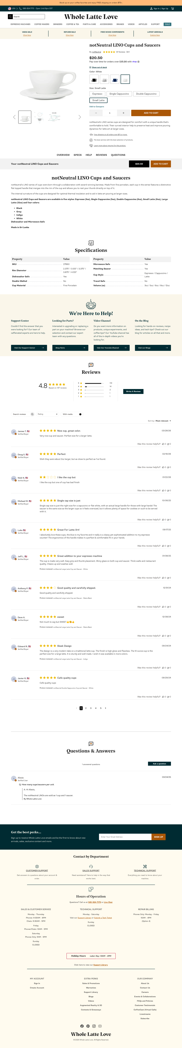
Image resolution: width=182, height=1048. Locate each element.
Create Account (37, 988)
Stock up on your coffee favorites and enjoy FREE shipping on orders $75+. (91, 3)
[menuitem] (37, 983)
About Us (145, 983)
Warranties (91, 988)
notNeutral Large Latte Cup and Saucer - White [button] (70, 569)
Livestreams (145, 1014)
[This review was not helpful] (168, 444)
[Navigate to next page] (105, 708)
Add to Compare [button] (96, 107)
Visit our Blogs (144, 348)
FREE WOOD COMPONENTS (112, 32)
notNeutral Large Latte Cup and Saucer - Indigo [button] (70, 659)
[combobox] (29, 16)
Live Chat (108, 902)
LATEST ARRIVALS (155, 32)
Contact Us (145, 988)
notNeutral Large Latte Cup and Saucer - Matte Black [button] (72, 598)
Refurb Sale (70, 32)
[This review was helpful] (163, 444)
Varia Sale (27, 32)
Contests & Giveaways (91, 1010)
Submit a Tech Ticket (103, 918)
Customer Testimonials (145, 1005)
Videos (91, 1001)
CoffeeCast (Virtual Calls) (145, 1010)
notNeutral (96, 52)
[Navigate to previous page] (76, 708)
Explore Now (155, 35)
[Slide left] (14, 117)
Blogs (91, 996)
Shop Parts (60, 348)
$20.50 (139, 164)
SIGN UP (158, 837)
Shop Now (27, 35)
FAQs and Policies (145, 1001)
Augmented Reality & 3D (91, 1005)
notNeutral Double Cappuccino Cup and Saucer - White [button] (73, 688)
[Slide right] (80, 117)
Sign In (37, 983)
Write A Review (133, 391)
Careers (145, 992)
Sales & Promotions (91, 983)
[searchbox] (20, 414)
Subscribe (145, 1018)
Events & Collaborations (145, 996)
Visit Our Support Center (24, 348)
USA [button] (13, 8)
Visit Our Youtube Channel (108, 348)
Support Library (84, 918)
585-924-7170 (94, 902)
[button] (95, 383)
